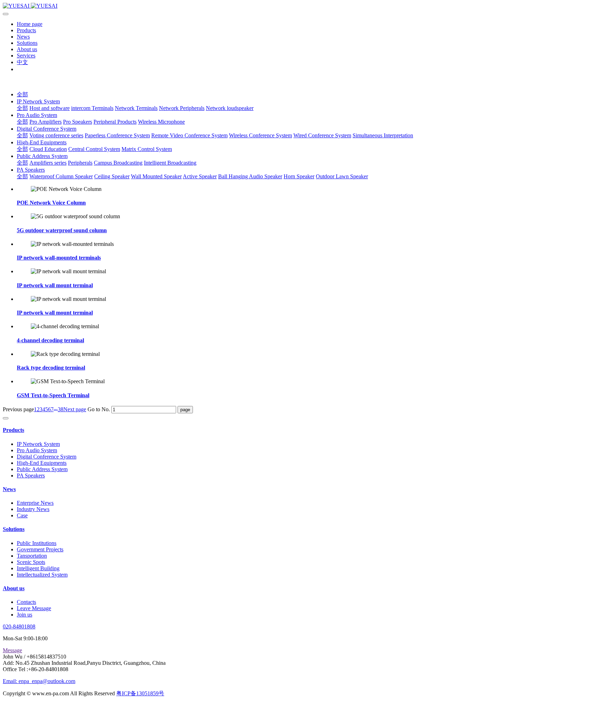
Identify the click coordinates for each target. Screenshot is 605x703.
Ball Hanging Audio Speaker (250, 176)
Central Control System (94, 149)
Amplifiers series (48, 163)
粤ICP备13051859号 (140, 693)
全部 (22, 94)
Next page (74, 409)
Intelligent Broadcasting (170, 163)
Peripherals (80, 163)
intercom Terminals (92, 108)
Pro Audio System (37, 115)
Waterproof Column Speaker (61, 176)
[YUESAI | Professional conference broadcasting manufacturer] (302, 6)
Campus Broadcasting (118, 163)
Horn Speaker (299, 176)
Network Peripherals (181, 108)
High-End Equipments (42, 142)
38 (60, 409)
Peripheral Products (115, 122)
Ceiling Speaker (112, 176)
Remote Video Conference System (189, 135)
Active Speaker (200, 176)
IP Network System (38, 101)
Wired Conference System (322, 135)
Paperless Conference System (117, 135)
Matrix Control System (146, 149)
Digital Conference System (46, 129)
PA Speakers (31, 170)
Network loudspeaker (229, 108)
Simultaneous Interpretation (383, 135)
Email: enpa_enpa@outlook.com (39, 681)
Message (12, 650)
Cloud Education (48, 149)
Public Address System (42, 156)
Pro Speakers (77, 122)
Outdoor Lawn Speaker (342, 176)
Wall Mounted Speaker (156, 176)
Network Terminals (136, 108)
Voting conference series (56, 135)
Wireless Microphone (161, 122)
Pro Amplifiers (45, 122)
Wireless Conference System (260, 135)
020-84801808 (19, 626)
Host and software (49, 108)
